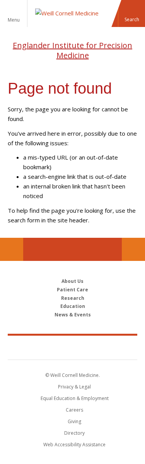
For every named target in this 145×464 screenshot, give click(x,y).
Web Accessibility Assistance (74, 444)
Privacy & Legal (74, 386)
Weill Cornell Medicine (72, 347)
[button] (131, 13)
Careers (74, 410)
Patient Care (72, 289)
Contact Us (133, 249)
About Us (72, 281)
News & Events (73, 314)
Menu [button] (14, 20)
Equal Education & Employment (75, 398)
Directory (74, 433)
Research (72, 298)
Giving (74, 421)
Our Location (11, 249)
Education (72, 306)
